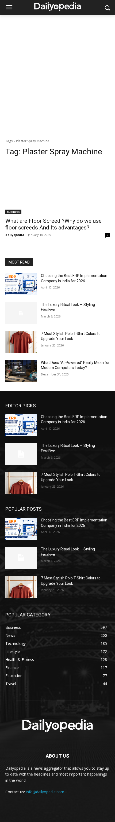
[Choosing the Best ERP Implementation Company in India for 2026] (21, 284)
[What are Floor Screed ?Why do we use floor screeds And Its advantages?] (57, 188)
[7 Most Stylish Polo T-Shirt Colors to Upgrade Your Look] (21, 342)
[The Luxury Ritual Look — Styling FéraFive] (21, 313)
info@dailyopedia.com (45, 791)
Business (13, 212)
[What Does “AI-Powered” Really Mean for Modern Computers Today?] (21, 371)
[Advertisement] (57, 75)
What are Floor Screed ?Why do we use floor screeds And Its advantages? (53, 224)
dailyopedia (14, 235)
